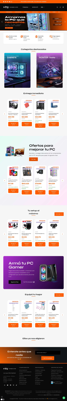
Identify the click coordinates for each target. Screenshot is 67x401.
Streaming (37, 384)
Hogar (54, 12)
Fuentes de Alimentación (25, 375)
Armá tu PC (35, 7)
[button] (2, 22)
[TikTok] (11, 1)
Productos (25, 7)
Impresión (37, 378)
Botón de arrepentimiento (57, 378)
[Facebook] (7, 1)
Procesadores (22, 384)
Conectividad (38, 373)
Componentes (9, 12)
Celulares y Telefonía (45, 12)
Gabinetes (21, 377)
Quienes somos (54, 373)
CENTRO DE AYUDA (57, 367)
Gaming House (35, 12)
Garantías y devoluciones (57, 372)
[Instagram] (9, 1)
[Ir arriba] (2, 397)
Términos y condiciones (56, 375)
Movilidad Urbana (39, 380)
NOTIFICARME (48, 358)
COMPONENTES (24, 367)
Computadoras (18, 12)
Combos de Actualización (25, 372)
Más (42, 7)
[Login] (60, 7)
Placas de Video (23, 382)
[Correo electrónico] (5, 1)
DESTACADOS (39, 367)
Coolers (21, 373)
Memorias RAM (22, 378)
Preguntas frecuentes (56, 370)
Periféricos (26, 12)
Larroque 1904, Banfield (9, 373)
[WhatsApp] (3, 1)
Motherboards (22, 380)
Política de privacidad (56, 377)
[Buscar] (57, 7)
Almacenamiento (23, 370)
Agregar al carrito (13, 125)
